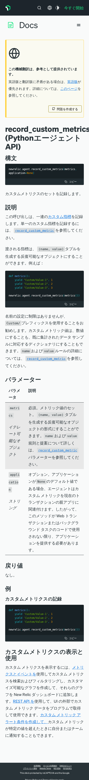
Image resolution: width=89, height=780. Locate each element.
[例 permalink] (13, 588)
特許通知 (57, 768)
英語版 (72, 82)
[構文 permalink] (19, 157)
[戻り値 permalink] (25, 565)
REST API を (23, 701)
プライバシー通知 (30, 768)
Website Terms (45, 768)
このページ (69, 88)
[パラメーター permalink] (43, 379)
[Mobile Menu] (78, 25)
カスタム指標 (59, 216)
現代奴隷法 (67, 768)
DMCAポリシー (66, 766)
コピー (73, 181)
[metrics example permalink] (65, 598)
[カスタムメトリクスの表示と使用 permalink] (19, 657)
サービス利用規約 (50, 766)
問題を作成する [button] (67, 109)
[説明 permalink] (19, 207)
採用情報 (37, 766)
